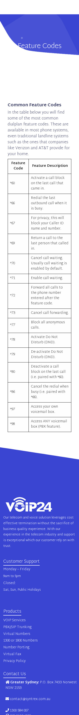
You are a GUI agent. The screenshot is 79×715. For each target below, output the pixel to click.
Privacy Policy (14, 661)
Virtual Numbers (16, 634)
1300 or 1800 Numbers (20, 641)
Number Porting (16, 647)
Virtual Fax (12, 654)
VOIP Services (14, 620)
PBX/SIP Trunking (17, 627)
